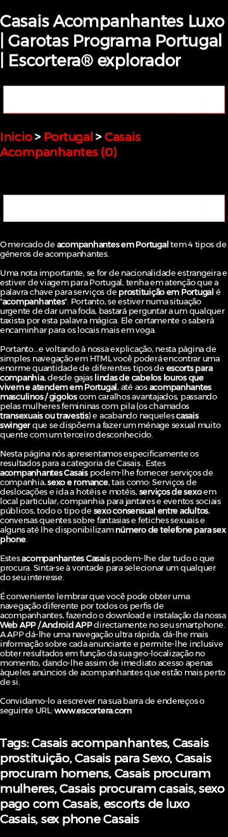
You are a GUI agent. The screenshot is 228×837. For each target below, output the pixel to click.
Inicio (16, 136)
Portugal (68, 136)
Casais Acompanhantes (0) (70, 144)
